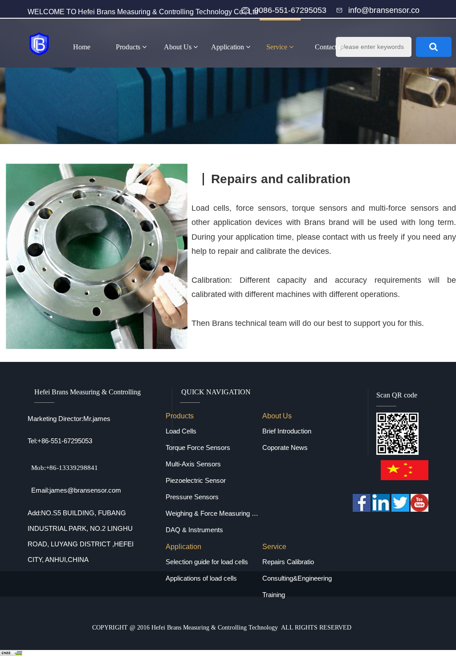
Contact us (330, 47)
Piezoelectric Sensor (196, 480)
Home (81, 47)
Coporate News (285, 447)
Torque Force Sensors (198, 447)
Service (277, 47)
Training (273, 594)
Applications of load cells (201, 578)
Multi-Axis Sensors (193, 464)
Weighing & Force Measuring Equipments (214, 513)
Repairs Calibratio (288, 562)
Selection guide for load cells (207, 562)
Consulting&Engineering (297, 578)
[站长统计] (11, 654)
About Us (178, 47)
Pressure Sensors (192, 497)
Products (129, 47)
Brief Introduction (286, 431)
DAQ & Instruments (194, 530)
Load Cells (181, 431)
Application (228, 47)
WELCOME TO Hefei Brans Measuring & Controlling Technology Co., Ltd (143, 12)
